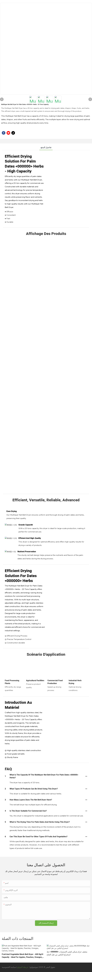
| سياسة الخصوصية (9, 967)
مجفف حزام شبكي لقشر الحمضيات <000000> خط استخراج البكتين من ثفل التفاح (67, 953)
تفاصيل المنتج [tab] (46, 147)
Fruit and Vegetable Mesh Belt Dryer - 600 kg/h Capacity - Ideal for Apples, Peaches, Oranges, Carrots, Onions (22, 956)
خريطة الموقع (23, 967)
